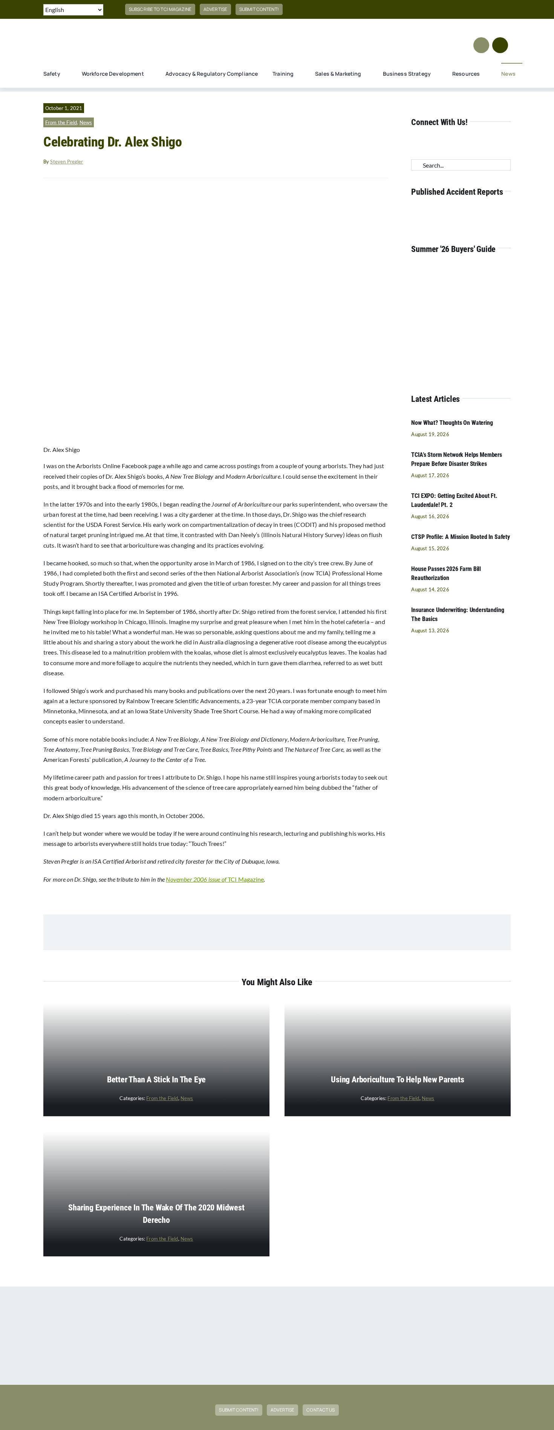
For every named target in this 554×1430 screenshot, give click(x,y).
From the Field (61, 122)
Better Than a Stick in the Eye (156, 1079)
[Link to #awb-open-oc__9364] (481, 45)
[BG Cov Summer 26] (453, 267)
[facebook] (435, 9)
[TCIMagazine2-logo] (99, 29)
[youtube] (472, 9)
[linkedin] (484, 9)
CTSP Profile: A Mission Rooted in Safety (460, 536)
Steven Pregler (66, 162)
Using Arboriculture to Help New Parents (397, 1079)
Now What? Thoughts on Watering (452, 422)
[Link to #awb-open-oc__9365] (500, 45)
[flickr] (508, 9)
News (86, 122)
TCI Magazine (215, 879)
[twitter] (447, 9)
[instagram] (460, 9)
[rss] (496, 9)
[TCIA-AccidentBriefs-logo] (461, 210)
